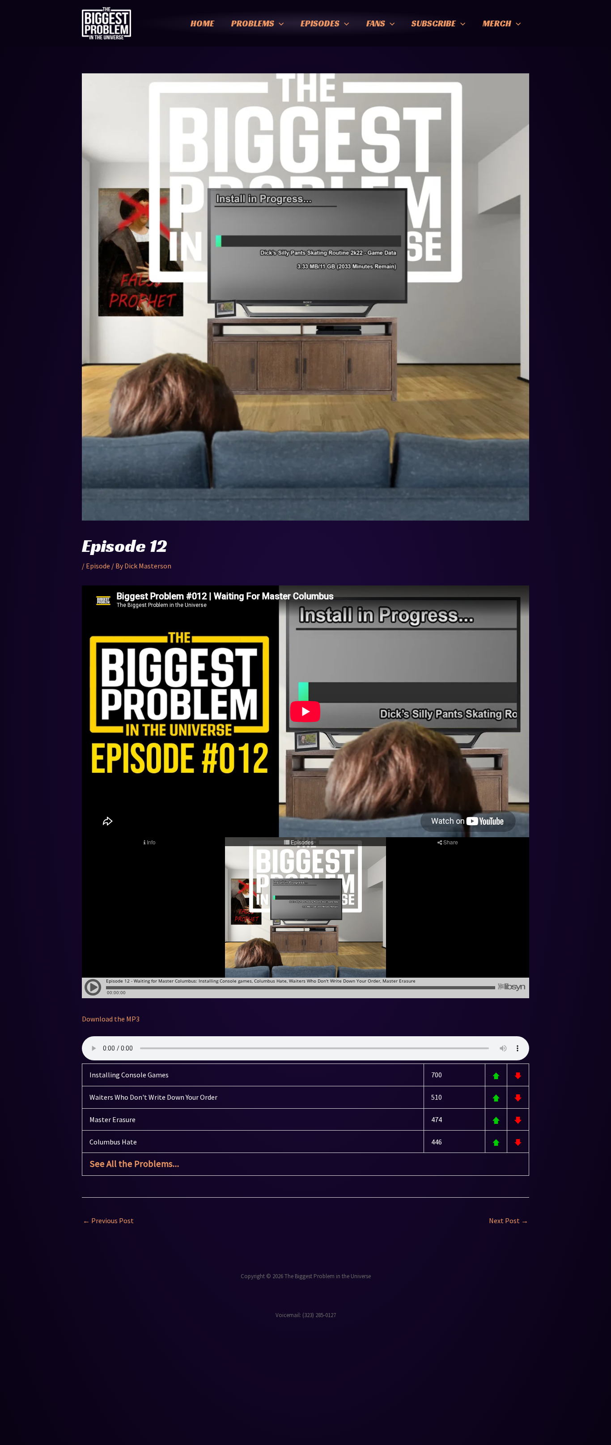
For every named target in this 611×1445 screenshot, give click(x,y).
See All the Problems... (134, 1164)
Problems (252, 23)
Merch (497, 23)
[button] (279, 23)
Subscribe (434, 23)
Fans (375, 23)
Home (202, 23)
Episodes (320, 23)
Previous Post (108, 1220)
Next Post (508, 1220)
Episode (98, 565)
